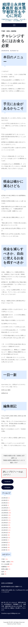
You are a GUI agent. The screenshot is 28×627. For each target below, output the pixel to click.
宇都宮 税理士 (5, 31)
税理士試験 (4, 569)
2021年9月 (4, 545)
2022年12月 (4, 508)
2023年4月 (4, 498)
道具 (2, 571)
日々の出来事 (5, 564)
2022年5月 (4, 525)
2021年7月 (4, 550)
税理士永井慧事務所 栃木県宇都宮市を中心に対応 (14, 10)
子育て (3, 559)
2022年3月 (4, 530)
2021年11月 (4, 540)
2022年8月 (4, 517)
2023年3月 (4, 500)
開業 (2, 574)
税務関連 (13, 31)
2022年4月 (4, 527)
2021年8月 (4, 547)
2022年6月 (4, 522)
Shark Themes (17, 624)
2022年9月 (4, 515)
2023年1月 (4, 505)
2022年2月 (4, 532)
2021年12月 (4, 537)
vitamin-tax (15, 50)
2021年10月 (4, 542)
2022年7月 (4, 520)
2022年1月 (4, 535)
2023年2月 (4, 503)
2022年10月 (4, 513)
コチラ (6, 474)
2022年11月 (4, 510)
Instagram (7, 487)
